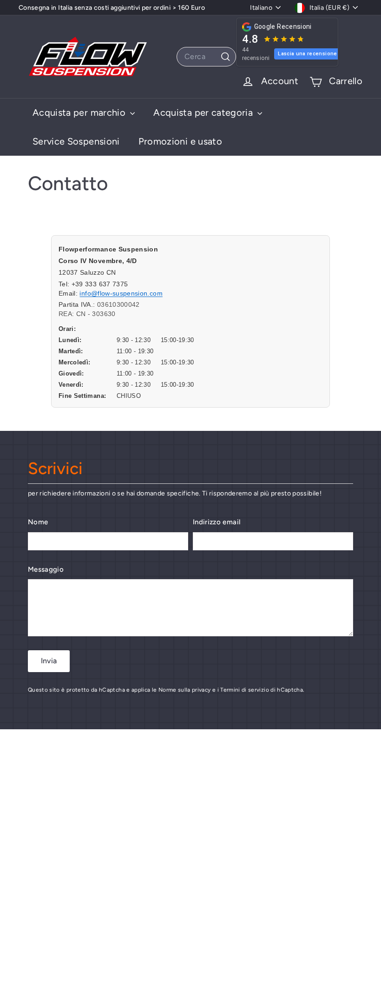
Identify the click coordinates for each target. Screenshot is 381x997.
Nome (38, 522)
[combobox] (206, 56)
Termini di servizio (244, 690)
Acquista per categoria (204, 112)
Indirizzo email (216, 522)
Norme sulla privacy (184, 690)
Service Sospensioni (76, 141)
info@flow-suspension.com (120, 293)
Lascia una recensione (307, 54)
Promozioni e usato (180, 141)
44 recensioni (256, 53)
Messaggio (46, 569)
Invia (49, 660)
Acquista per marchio (80, 112)
